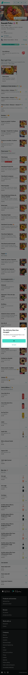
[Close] (25, 329)
